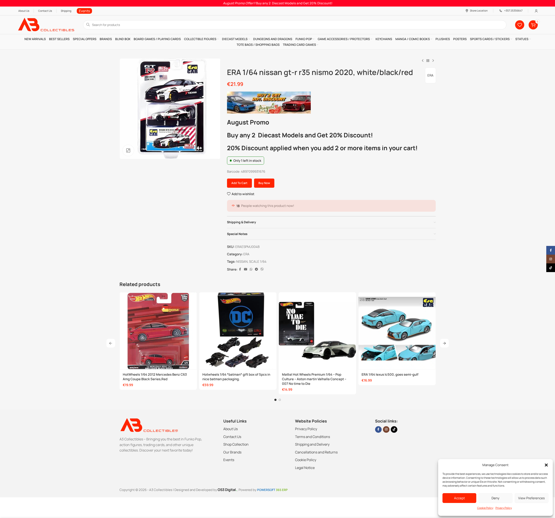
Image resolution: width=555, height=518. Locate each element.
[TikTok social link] (394, 429)
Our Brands (232, 452)
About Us (230, 428)
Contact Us (232, 436)
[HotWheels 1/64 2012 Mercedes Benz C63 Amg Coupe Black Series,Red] (158, 331)
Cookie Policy (485, 508)
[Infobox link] (84, 11)
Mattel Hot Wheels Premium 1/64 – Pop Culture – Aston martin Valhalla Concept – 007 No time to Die (314, 379)
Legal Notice (305, 467)
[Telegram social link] (256, 269)
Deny (495, 498)
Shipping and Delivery (312, 444)
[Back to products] (427, 60)
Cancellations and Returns (316, 452)
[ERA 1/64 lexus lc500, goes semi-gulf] (397, 331)
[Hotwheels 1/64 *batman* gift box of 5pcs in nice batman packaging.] (238, 331)
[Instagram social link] (386, 429)
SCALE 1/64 (257, 261)
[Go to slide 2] (280, 400)
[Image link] (149, 425)
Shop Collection (236, 444)
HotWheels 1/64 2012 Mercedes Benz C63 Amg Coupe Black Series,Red (155, 376)
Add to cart (239, 183)
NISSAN (242, 261)
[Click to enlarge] (128, 150)
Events (228, 459)
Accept (459, 498)
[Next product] (433, 60)
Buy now (264, 183)
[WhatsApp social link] (251, 269)
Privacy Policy (503, 508)
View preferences (531, 498)
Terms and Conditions (312, 436)
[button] (546, 465)
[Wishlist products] (519, 24)
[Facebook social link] (240, 269)
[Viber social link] (262, 269)
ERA (430, 75)
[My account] (536, 11)
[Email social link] (245, 269)
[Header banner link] (277, 3)
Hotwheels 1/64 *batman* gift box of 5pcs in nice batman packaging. (236, 376)
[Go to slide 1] (275, 400)
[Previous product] (422, 60)
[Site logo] (46, 24)
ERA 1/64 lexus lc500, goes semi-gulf (390, 374)
